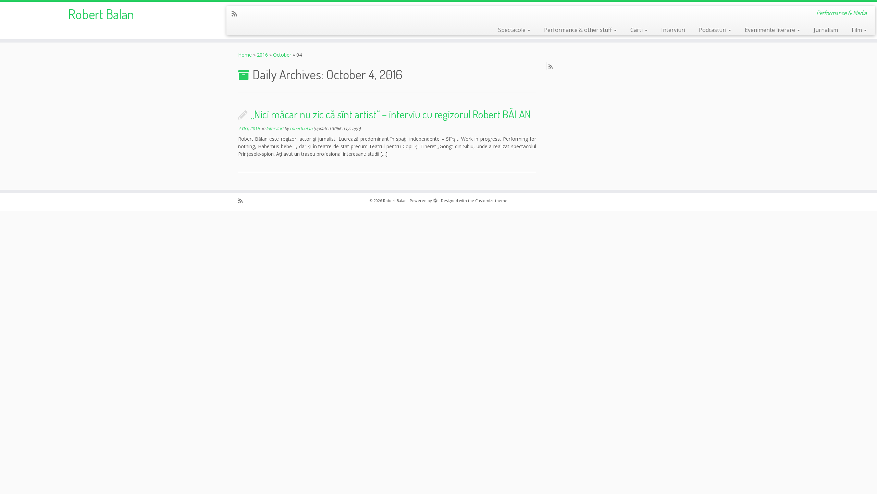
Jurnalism (826, 30)
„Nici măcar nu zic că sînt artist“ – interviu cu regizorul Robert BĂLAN (391, 114)
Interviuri (673, 30)
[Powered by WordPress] (435, 199)
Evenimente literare (770, 30)
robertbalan (301, 128)
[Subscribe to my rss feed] (237, 14)
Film (857, 30)
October (282, 54)
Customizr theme (491, 200)
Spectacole (512, 30)
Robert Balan (101, 13)
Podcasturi (713, 30)
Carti (637, 30)
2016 (262, 54)
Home (245, 54)
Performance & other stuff (578, 30)
